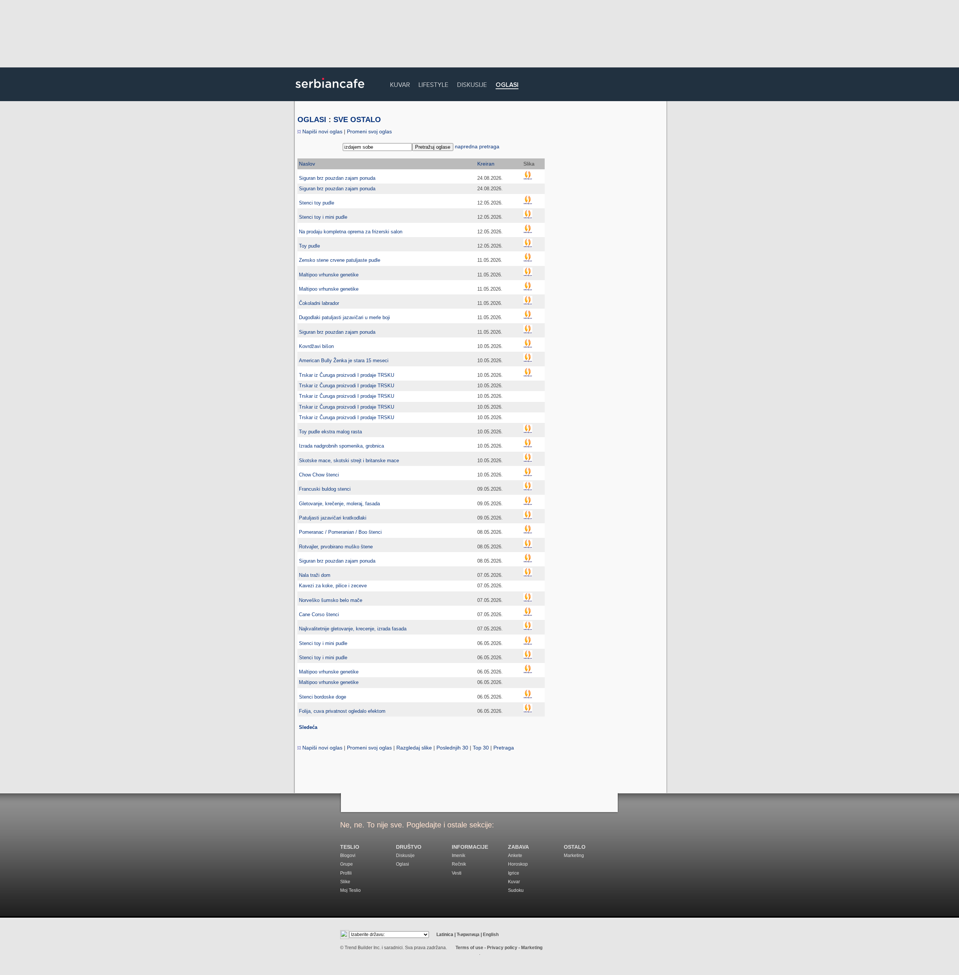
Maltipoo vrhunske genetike (329, 275)
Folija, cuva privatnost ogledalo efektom (342, 711)
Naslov (307, 164)
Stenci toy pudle (316, 203)
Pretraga (503, 748)
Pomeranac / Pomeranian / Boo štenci (340, 532)
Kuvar (400, 83)
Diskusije (472, 83)
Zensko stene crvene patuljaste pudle (339, 260)
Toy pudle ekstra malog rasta (330, 431)
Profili (346, 873)
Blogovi (348, 855)
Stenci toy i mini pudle (323, 217)
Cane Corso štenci (319, 614)
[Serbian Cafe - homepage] (330, 90)
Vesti (457, 873)
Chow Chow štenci (319, 475)
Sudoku (516, 890)
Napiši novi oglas (321, 131)
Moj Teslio (350, 890)
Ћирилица (468, 934)
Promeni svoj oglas (369, 131)
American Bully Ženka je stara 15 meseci (343, 360)
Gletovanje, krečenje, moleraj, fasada (339, 503)
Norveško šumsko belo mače (330, 600)
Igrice (513, 873)
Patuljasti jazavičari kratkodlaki (332, 518)
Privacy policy (502, 947)
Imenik (458, 855)
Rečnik (459, 864)
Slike (345, 881)
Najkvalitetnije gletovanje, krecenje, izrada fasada (352, 629)
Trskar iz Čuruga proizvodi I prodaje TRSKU (346, 375)
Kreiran (485, 164)
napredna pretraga (477, 146)
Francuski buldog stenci (325, 489)
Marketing (574, 855)
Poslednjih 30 (452, 748)
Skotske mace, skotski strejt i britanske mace (349, 460)
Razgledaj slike (414, 748)
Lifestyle (433, 83)
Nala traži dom (314, 575)
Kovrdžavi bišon (316, 346)
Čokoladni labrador (319, 303)
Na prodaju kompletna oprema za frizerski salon (350, 231)
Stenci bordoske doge (322, 697)
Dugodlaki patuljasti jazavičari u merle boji (344, 317)
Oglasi (507, 85)
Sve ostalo (357, 119)
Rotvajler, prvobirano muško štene (336, 546)
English (491, 934)
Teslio (349, 847)
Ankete (515, 855)
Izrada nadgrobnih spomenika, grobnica (341, 446)
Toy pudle (309, 246)
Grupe (346, 864)
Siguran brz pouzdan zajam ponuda (337, 178)
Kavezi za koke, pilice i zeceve (333, 585)
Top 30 (481, 748)
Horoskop (518, 864)
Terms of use (469, 947)
